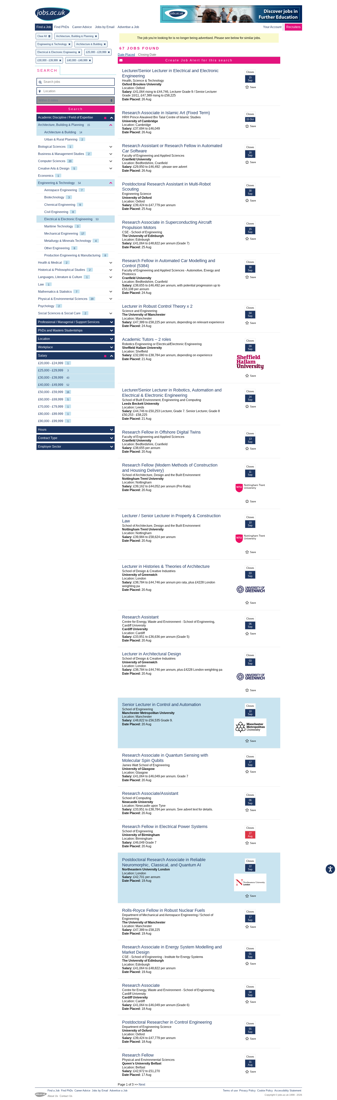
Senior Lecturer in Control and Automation (161, 704)
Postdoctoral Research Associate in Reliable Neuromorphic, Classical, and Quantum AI (164, 862)
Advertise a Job (128, 27)
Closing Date (147, 54)
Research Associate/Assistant (150, 793)
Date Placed (126, 54)
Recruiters (293, 27)
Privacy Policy (247, 1090)
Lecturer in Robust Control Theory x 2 (157, 306)
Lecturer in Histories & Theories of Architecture (166, 566)
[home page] (52, 14)
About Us (53, 1096)
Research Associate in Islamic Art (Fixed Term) (166, 112)
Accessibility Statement (287, 1090)
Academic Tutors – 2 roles (146, 339)
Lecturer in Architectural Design (151, 653)
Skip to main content (16, 3)
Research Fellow (138, 1055)
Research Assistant (140, 617)
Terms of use (230, 1090)
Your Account (272, 27)
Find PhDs (61, 27)
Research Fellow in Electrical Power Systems (165, 826)
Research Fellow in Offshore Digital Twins (161, 432)
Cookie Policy (265, 1090)
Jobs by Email (104, 27)
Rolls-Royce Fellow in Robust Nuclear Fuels (163, 910)
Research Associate (141, 985)
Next (142, 1084)
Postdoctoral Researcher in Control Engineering (167, 1022)
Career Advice (82, 27)
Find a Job (43, 27)
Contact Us (66, 1096)
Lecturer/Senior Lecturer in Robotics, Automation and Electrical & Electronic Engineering (172, 393)
